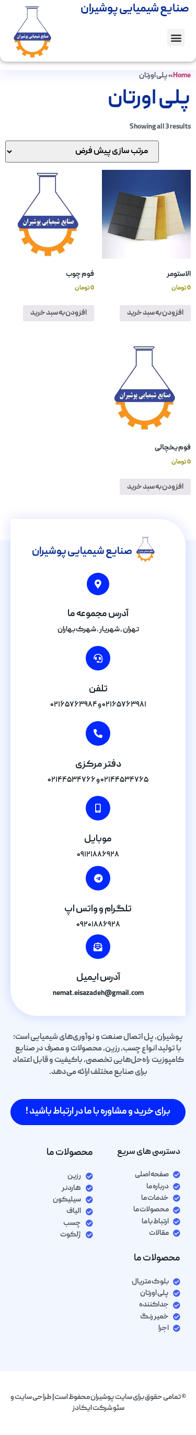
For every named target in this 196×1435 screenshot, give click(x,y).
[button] (176, 37)
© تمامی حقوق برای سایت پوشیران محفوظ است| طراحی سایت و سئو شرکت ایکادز (98, 1403)
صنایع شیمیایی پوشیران (82, 552)
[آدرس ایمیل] (98, 946)
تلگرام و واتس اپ (98, 909)
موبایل (98, 839)
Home (182, 76)
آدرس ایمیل (98, 978)
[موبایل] (98, 808)
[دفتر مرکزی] (98, 733)
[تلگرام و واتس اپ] (98, 878)
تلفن (98, 689)
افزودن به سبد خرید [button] (155, 313)
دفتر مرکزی (98, 764)
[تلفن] (98, 658)
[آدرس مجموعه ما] (98, 584)
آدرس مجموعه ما (98, 614)
